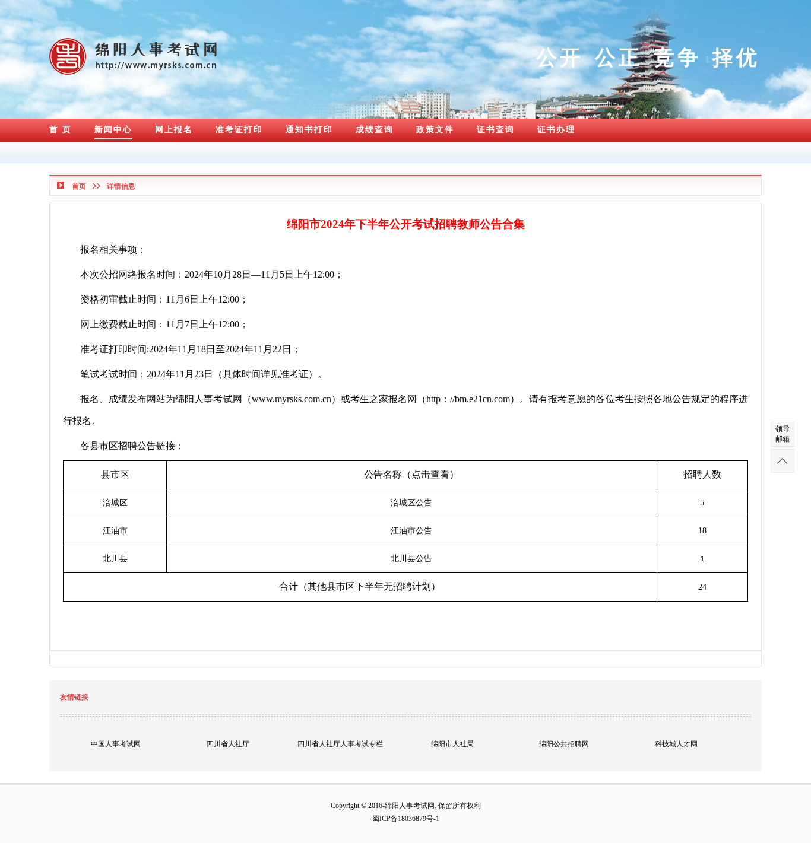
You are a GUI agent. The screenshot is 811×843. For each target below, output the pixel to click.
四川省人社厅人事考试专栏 (340, 744)
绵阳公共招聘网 (564, 744)
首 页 (60, 129)
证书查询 (496, 129)
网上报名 (174, 129)
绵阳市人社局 (452, 744)
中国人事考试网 (116, 744)
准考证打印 (239, 129)
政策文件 (435, 129)
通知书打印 (309, 129)
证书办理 (556, 129)
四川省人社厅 (228, 744)
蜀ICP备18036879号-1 (405, 819)
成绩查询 (375, 129)
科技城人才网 (676, 744)
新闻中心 (113, 129)
